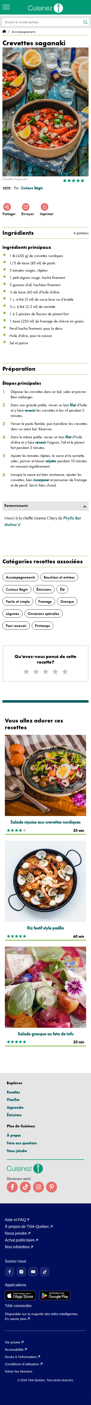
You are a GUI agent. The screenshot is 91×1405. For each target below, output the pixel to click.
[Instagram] (21, 1272)
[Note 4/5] (55, 672)
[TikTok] (45, 1272)
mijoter (51, 460)
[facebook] (12, 1187)
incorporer (41, 479)
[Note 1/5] (26, 672)
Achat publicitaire (20, 1240)
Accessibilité (14, 1349)
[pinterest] (51, 1187)
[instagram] (38, 1187)
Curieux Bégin (32, 188)
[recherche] (85, 22)
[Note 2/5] (36, 672)
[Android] (55, 1295)
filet (73, 405)
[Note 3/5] (46, 672)
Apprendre (15, 1107)
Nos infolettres (17, 1247)
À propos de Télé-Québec (27, 1227)
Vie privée (12, 1342)
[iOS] (20, 1295)
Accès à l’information (21, 1356)
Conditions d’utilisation (22, 1364)
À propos (14, 1135)
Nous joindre (17, 1150)
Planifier (13, 1099)
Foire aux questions (22, 1143)
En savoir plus (15, 1319)
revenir (30, 410)
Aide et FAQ (15, 1220)
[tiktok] (25, 1187)
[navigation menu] (7, 7)
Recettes (13, 1092)
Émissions (14, 1114)
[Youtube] (33, 1272)
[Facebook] (10, 1272)
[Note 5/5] (65, 672)
